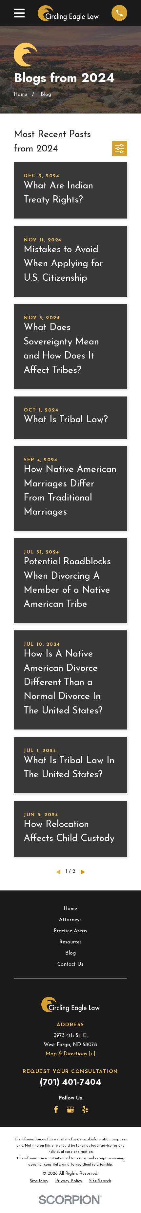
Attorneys (70, 920)
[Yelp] (85, 1109)
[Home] (68, 13)
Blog (70, 953)
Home (70, 908)
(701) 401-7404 (70, 1082)
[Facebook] (56, 1109)
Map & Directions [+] (70, 1054)
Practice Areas (70, 931)
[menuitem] (39, 1181)
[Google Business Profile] (70, 1109)
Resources (70, 942)
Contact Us (70, 964)
